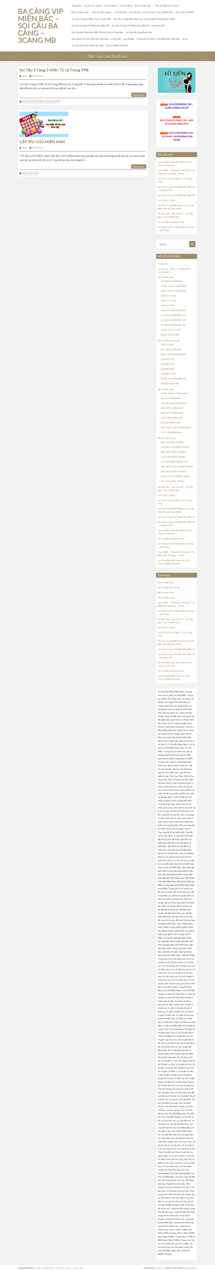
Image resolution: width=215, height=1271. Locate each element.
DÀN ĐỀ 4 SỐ (167, 359)
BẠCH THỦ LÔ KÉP (170, 334)
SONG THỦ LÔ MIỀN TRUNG (175, 476)
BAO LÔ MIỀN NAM (171, 398)
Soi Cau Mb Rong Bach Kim (139, 32)
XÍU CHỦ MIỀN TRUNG (172, 481)
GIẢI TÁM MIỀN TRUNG (173, 456)
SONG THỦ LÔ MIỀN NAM (174, 393)
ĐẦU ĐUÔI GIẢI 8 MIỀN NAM (175, 427)
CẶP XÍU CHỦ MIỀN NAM (42, 141)
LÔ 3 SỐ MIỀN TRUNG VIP (174, 461)
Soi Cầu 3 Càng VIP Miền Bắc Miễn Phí (90, 25)
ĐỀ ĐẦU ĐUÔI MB (170, 383)
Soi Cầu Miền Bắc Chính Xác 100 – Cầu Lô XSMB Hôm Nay (100, 45)
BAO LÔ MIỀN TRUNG (172, 442)
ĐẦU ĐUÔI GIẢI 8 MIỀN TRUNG (177, 466)
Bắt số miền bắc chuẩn (167, 5)
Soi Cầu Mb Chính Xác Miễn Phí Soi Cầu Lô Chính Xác (97, 32)
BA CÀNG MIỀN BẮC (171, 349)
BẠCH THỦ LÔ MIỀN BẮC (173, 291)
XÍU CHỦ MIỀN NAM (171, 432)
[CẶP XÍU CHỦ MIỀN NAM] (44, 123)
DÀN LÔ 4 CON (168, 300)
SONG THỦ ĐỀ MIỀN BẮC (174, 378)
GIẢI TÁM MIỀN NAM (172, 417)
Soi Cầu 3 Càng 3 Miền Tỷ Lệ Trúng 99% (91, 19)
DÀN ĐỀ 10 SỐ (168, 373)
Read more (139, 94)
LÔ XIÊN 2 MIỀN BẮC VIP (173, 315)
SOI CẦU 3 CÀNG (184, 12)
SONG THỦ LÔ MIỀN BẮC (174, 286)
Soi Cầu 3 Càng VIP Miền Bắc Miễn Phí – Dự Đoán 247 (138, 25)
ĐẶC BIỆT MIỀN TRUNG (173, 452)
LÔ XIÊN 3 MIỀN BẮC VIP (173, 320)
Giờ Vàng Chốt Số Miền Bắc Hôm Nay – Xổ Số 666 (96, 39)
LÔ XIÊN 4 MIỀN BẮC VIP (173, 325)
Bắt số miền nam (80, 12)
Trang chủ (77, 5)
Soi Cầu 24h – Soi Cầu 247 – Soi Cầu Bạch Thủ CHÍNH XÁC (144, 12)
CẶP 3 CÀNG (167, 344)
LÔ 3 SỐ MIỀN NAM (171, 422)
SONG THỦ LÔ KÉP (171, 329)
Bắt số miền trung (101, 12)
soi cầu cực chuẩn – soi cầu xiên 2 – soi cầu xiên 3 (108, 5)
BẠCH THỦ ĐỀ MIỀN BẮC (174, 354)
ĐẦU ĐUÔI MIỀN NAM (172, 413)
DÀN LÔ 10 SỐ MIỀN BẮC (173, 310)
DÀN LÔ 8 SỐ (167, 305)
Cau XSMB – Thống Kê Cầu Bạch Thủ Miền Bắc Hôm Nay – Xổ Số (155, 39)
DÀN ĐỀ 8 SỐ (167, 369)
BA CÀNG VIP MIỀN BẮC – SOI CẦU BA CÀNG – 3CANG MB (40, 26)
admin (24, 76)
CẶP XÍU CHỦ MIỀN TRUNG (175, 447)
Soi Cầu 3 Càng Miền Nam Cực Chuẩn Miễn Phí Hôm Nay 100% (144, 19)
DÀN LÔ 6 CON (168, 295)
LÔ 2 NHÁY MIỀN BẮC (172, 281)
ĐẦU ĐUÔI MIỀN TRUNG (173, 471)
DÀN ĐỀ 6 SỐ (167, 364)
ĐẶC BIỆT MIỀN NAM (172, 408)
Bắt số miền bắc (143, 5)
